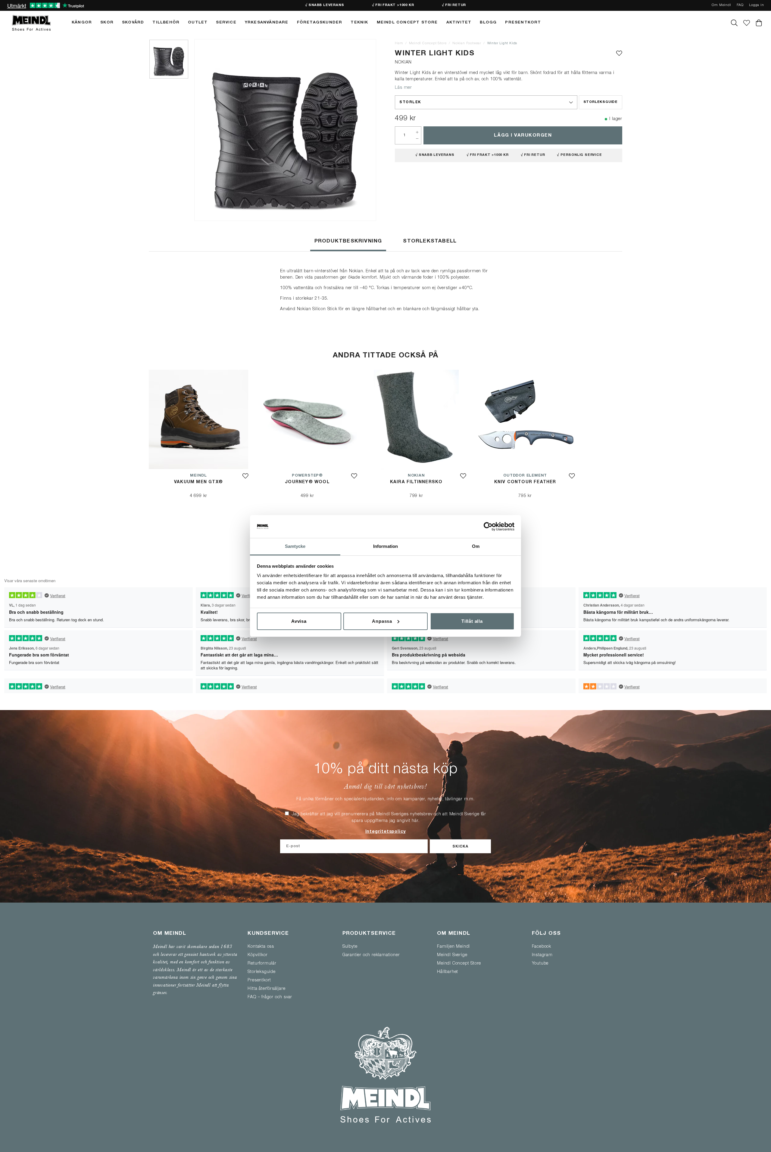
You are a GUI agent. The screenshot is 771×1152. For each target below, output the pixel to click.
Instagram (542, 955)
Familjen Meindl (453, 947)
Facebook (541, 947)
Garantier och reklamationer (371, 955)
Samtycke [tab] (295, 546)
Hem (399, 43)
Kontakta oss (261, 947)
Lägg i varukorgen (523, 135)
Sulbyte (349, 947)
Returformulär (262, 964)
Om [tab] (475, 546)
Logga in (756, 5)
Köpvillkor (257, 955)
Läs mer (403, 88)
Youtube (540, 964)
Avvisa (299, 621)
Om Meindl (721, 5)
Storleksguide (600, 102)
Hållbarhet (447, 972)
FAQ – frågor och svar (270, 997)
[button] (486, 102)
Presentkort (259, 980)
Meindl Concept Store (427, 43)
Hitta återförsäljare (266, 989)
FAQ (740, 5)
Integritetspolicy (385, 832)
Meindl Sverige (452, 955)
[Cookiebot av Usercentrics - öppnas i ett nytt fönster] (488, 526)
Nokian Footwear (466, 43)
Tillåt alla (472, 621)
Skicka (460, 846)
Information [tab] (385, 546)
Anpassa (382, 621)
